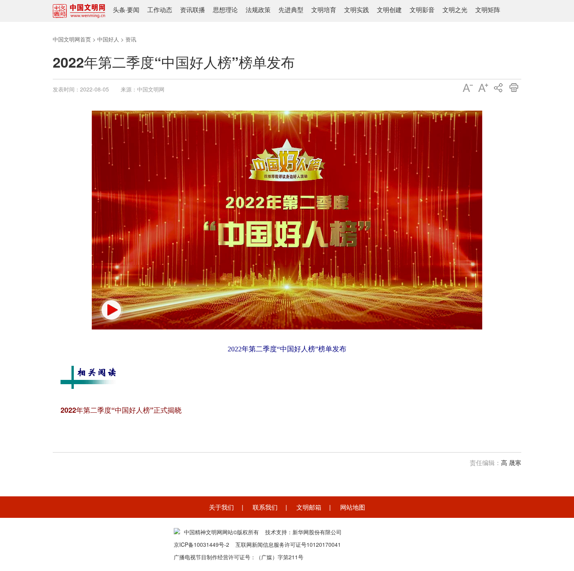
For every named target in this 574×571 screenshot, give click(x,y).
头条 (119, 9)
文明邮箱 (308, 507)
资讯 (130, 39)
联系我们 (265, 507)
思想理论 (225, 9)
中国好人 (108, 39)
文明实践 (356, 9)
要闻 (133, 9)
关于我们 (221, 507)
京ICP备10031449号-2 (201, 544)
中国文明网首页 (72, 39)
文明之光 (454, 9)
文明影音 (422, 9)
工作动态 (159, 9)
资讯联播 (192, 9)
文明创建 (389, 9)
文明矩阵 (487, 9)
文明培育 (323, 9)
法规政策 (258, 9)
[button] (111, 310)
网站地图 (352, 507)
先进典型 (290, 9)
